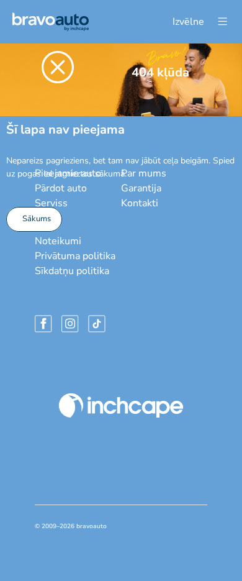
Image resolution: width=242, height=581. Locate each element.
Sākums (36, 218)
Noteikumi (58, 241)
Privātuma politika (75, 256)
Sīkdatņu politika (72, 271)
